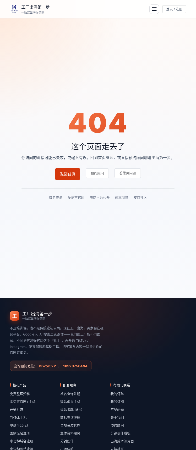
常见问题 (117, 409)
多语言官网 (76, 197)
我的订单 (117, 394)
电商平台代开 (100, 197)
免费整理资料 (20, 394)
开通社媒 (16, 409)
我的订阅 (117, 402)
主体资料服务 (70, 433)
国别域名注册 (20, 433)
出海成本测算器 (122, 441)
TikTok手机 (18, 417)
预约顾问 (117, 425)
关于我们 (117, 417)
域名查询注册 (70, 394)
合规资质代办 (70, 425)
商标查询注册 (70, 417)
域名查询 (55, 197)
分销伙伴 (67, 441)
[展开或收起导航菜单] (154, 9)
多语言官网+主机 (22, 402)
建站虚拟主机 (70, 402)
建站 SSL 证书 (71, 409)
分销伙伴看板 (120, 433)
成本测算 (121, 197)
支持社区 (140, 197)
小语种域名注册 (21, 441)
